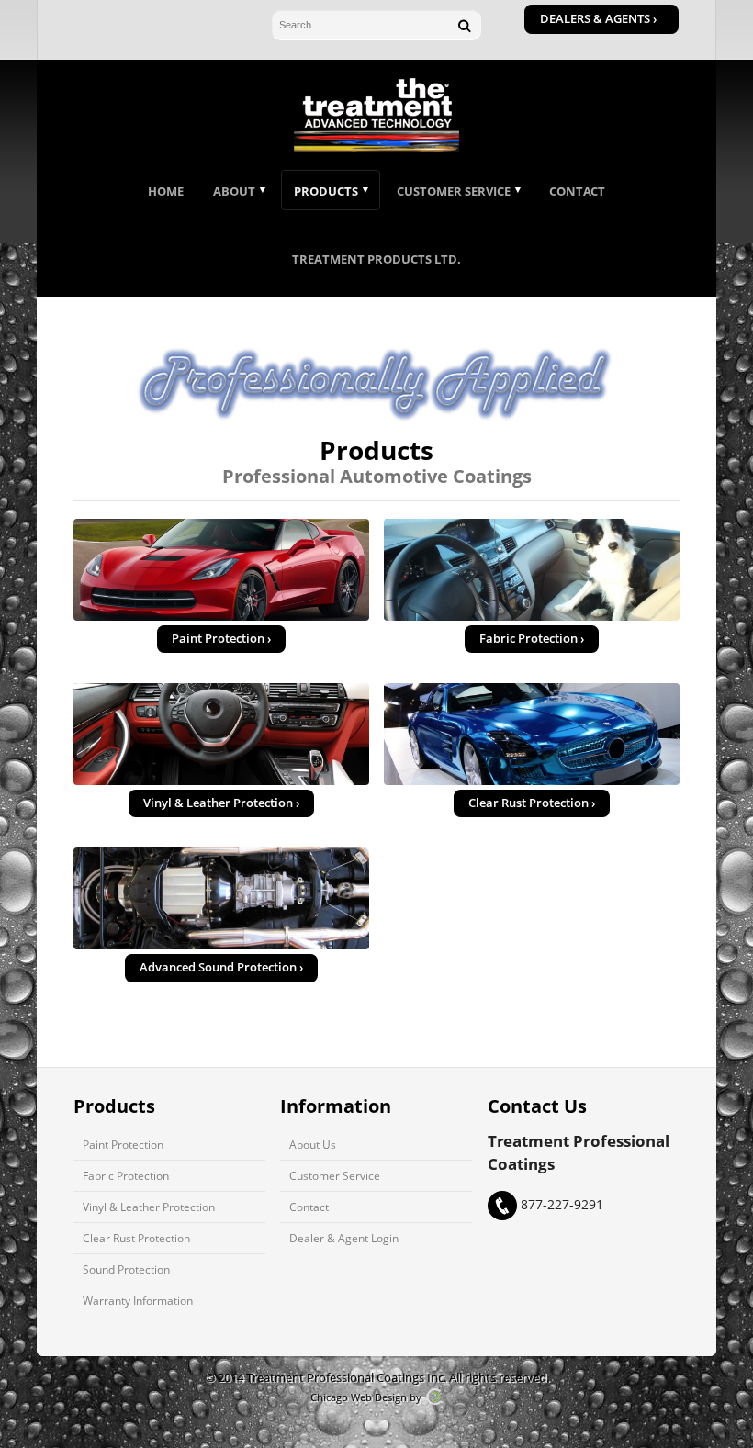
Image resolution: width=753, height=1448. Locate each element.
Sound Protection (126, 1269)
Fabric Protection (126, 1175)
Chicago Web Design (358, 1397)
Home (166, 191)
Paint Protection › (221, 638)
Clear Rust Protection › (531, 803)
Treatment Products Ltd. (376, 259)
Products (326, 191)
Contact (577, 191)
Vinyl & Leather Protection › (221, 803)
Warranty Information (138, 1300)
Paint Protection (123, 1144)
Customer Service (454, 191)
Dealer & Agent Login (344, 1237)
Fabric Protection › (531, 638)
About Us (312, 1144)
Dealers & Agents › (598, 19)
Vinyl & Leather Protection (149, 1206)
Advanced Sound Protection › (221, 967)
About (234, 191)
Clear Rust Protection (136, 1237)
